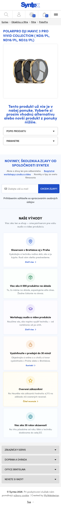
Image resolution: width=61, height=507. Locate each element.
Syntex (5, 21)
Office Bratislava (15, 469)
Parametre (12, 141)
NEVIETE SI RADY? (14, 479)
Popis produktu (16, 131)
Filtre (33, 21)
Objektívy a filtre (19, 21)
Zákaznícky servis (15, 449)
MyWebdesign (51, 495)
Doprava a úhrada (16, 459)
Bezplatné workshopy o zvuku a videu (29, 172)
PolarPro (43, 21)
